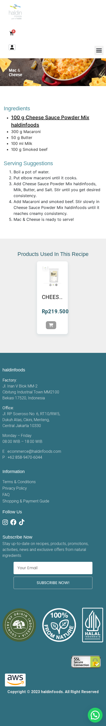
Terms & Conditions (19, 481)
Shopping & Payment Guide (25, 501)
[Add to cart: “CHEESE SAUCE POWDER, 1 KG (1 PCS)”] (51, 325)
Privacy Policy (14, 488)
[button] (99, 50)
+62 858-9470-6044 (25, 457)
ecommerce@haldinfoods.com (34, 451)
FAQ (6, 494)
